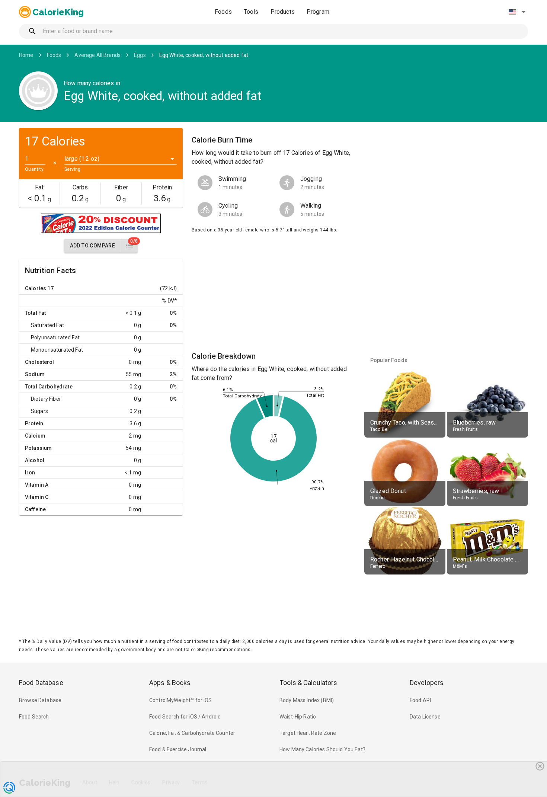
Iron (30, 473)
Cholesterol (39, 362)
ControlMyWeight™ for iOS (180, 700)
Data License (425, 717)
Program (318, 11)
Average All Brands (97, 55)
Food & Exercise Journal (177, 749)
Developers (427, 682)
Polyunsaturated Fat (55, 337)
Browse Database (40, 700)
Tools (251, 11)
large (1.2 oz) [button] (81, 158)
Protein (34, 423)
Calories (35, 288)
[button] (517, 12)
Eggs (140, 55)
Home (26, 55)
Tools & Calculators (308, 682)
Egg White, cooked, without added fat (203, 55)
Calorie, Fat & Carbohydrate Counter (192, 733)
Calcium (35, 436)
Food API (420, 700)
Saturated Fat (47, 325)
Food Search (34, 717)
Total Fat (35, 313)
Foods (223, 11)
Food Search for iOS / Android (185, 717)
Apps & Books (170, 682)
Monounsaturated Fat (57, 350)
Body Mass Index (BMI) (306, 700)
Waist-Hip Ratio (297, 717)
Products (283, 11)
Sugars (39, 411)
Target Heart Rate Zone (307, 733)
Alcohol (34, 460)
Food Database (41, 682)
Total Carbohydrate (49, 387)
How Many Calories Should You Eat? (322, 749)
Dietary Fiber (46, 399)
